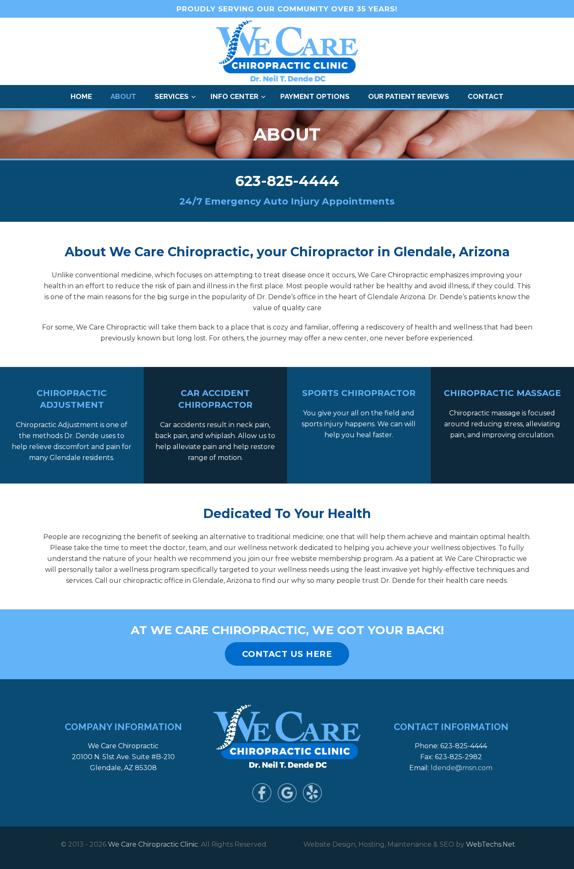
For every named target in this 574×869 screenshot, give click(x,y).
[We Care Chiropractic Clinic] (287, 51)
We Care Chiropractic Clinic (153, 844)
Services (172, 96)
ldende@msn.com (461, 768)
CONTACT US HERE (287, 654)
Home (81, 96)
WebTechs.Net (490, 844)
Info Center (234, 96)
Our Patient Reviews (408, 96)
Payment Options (315, 96)
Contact (485, 96)
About (123, 96)
